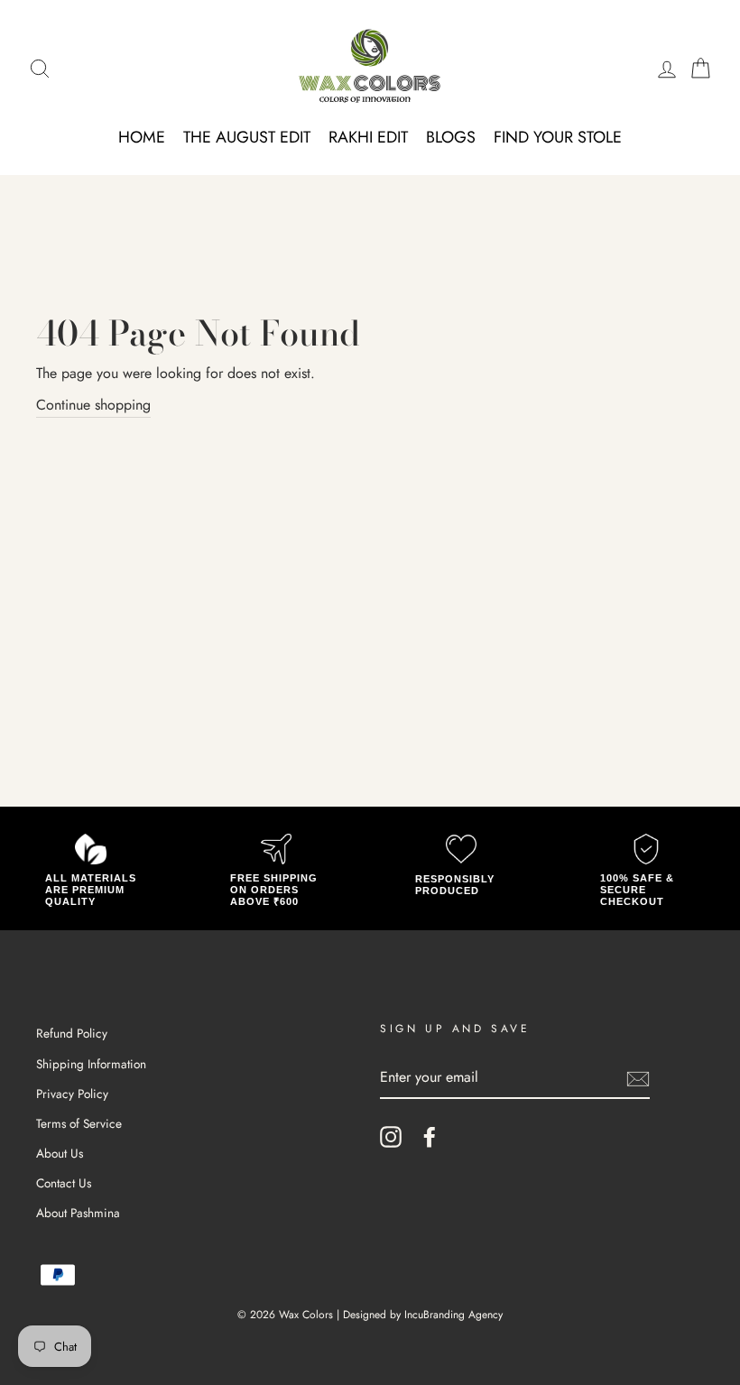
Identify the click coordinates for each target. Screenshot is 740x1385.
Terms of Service (79, 1123)
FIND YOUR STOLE (558, 137)
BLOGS (451, 137)
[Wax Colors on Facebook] (429, 1137)
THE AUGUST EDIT (246, 137)
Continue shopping (93, 404)
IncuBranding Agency (453, 1315)
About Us (59, 1153)
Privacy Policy (72, 1094)
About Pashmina (78, 1213)
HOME (141, 137)
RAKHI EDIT (368, 137)
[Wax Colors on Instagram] (391, 1137)
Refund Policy (71, 1033)
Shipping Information (91, 1064)
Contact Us (63, 1183)
